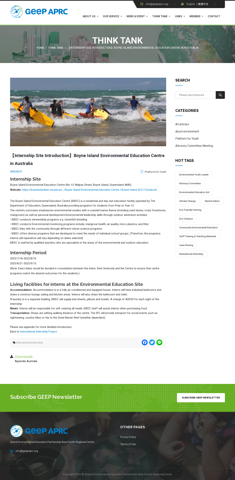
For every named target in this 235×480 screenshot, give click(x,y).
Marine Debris (212, 201)
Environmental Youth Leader (194, 174)
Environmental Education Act (194, 192)
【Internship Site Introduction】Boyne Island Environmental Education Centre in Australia (132, 47)
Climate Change (187, 201)
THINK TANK (159, 16)
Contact (214, 16)
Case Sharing (186, 245)
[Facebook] (144, 342)
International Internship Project (38, 331)
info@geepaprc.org (157, 4)
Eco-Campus (186, 218)
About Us (89, 16)
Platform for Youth (155, 171)
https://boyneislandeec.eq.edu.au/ (42, 189)
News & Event (135, 16)
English (191, 4)
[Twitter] (152, 342)
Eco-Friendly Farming (190, 209)
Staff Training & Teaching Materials (197, 236)
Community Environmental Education (198, 227)
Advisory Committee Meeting (194, 146)
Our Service (111, 16)
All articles (182, 124)
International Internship (29, 342)
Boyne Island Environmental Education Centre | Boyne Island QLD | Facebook (111, 189)
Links (178, 16)
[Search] (220, 95)
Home (40, 47)
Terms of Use (128, 444)
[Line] (159, 342)
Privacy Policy (128, 437)
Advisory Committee (190, 183)
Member (194, 16)
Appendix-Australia (26, 361)
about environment (187, 131)
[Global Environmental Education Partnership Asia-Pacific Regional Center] (39, 12)
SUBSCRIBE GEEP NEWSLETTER (201, 397)
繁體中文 (203, 4)
